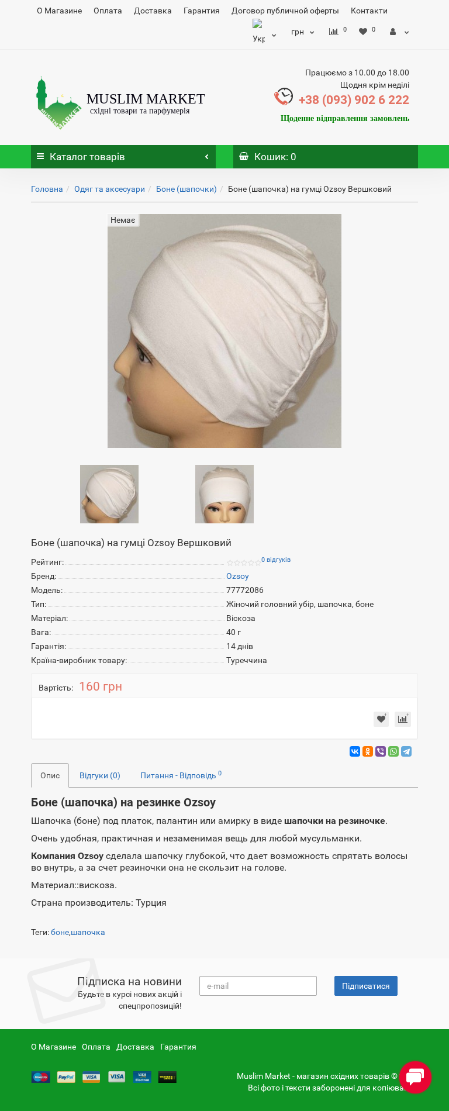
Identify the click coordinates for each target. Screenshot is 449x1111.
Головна (47, 189)
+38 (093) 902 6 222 (354, 100)
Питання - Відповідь (181, 775)
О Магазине (59, 10)
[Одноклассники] (367, 751)
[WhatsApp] (393, 751)
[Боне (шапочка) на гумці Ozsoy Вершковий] (109, 493)
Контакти (369, 10)
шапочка (88, 932)
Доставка (153, 10)
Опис (50, 775)
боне (60, 932)
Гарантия (202, 10)
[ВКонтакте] (355, 751)
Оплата (108, 10)
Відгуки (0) (100, 775)
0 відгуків (276, 560)
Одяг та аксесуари (109, 189)
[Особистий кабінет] (399, 31)
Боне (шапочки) (186, 189)
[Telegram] (406, 751)
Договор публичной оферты (285, 10)
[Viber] (380, 751)
